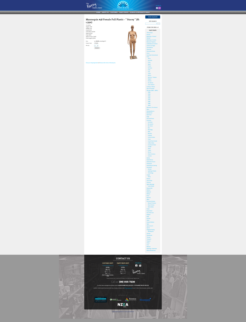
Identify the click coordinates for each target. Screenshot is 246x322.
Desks (149, 148)
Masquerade (149, 188)
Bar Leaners (150, 124)
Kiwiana (148, 178)
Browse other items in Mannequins (107, 62)
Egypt (149, 64)
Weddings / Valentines (152, 248)
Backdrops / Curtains (151, 40)
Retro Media (151, 207)
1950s (149, 96)
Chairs (149, 139)
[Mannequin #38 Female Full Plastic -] (132, 60)
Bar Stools (150, 126)
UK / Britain (150, 82)
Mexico (149, 75)
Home (98, 12)
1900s (149, 92)
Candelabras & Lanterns (152, 43)
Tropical (148, 241)
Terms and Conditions (129, 311)
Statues (148, 233)
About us (105, 12)
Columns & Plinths (151, 51)
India (149, 69)
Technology (150, 173)
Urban (148, 243)
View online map (129, 288)
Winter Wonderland (151, 250)
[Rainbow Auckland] (130, 302)
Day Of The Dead (150, 88)
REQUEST (97, 48)
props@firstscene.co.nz (123, 265)
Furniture (149, 120)
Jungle (148, 175)
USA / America (151, 84)
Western (148, 246)
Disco (148, 109)
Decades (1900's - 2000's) (152, 90)
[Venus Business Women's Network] (123, 307)
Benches (150, 133)
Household (149, 167)
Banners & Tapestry (151, 42)
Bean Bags (150, 129)
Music (148, 195)
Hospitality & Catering (152, 165)
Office (148, 199)
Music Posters (151, 205)
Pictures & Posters (151, 201)
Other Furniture (151, 154)
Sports (148, 227)
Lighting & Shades (152, 171)
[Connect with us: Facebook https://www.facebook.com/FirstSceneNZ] (157, 8)
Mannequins (151, 231)
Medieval (149, 192)
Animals (148, 34)
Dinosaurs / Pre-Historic (152, 107)
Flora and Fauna (150, 118)
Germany (150, 68)
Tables (149, 150)
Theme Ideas (150, 32)
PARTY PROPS (123, 12)
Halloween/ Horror (151, 161)
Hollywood (149, 163)
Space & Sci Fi (150, 226)
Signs (148, 224)
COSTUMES (114, 12)
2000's (149, 105)
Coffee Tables (151, 143)
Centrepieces (150, 47)
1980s (149, 101)
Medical (148, 190)
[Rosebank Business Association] (145, 302)
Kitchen (150, 169)
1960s (149, 98)
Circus (148, 53)
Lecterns (149, 182)
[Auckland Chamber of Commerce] (100, 302)
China (149, 62)
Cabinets (150, 135)
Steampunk (149, 235)
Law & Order (149, 180)
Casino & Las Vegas (151, 45)
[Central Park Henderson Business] (115, 302)
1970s (149, 99)
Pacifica (149, 81)
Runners (148, 218)
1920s (149, 94)
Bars (149, 128)
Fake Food (149, 114)
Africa (149, 58)
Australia (150, 60)
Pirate (148, 209)
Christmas (149, 49)
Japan (149, 73)
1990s (149, 103)
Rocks (149, 176)
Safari (148, 220)
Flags (148, 116)
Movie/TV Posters (152, 203)
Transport (149, 239)
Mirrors (149, 152)
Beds (149, 131)
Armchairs (150, 122)
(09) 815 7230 (127, 281)
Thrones (148, 237)
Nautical (149, 197)
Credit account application (118, 311)
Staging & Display (151, 229)
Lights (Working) (150, 184)
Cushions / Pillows (151, 86)
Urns (148, 245)
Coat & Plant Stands (152, 141)
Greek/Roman (150, 159)
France (149, 66)
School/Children (150, 222)
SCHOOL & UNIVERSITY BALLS (140, 12)
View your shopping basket (92, 62)
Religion (148, 214)
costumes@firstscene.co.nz (108, 265)
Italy (149, 71)
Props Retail (149, 211)
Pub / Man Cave (150, 212)
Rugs (148, 216)
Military (148, 193)
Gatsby (148, 158)
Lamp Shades (151, 186)
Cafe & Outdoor (151, 137)
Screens (150, 156)
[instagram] (140, 266)
